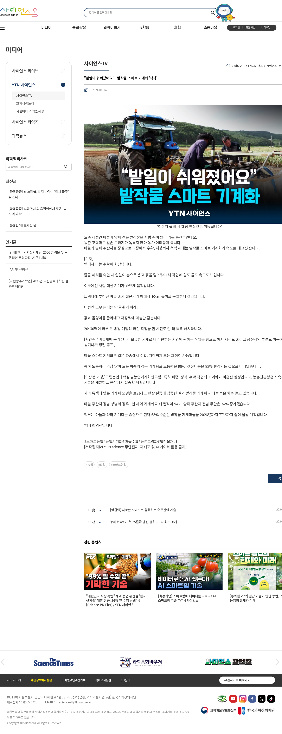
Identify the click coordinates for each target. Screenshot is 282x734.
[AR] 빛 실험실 (18, 269)
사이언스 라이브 (25, 71)
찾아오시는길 (103, 680)
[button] (3, 662)
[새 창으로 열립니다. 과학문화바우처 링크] (141, 658)
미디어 (238, 66)
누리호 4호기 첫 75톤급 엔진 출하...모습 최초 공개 (143, 522)
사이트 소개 (14, 680)
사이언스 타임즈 (25, 122)
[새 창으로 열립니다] (233, 697)
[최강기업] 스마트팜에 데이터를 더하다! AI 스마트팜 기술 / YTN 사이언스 (187, 598)
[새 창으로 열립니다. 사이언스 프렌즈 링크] (228, 660)
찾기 (213, 13)
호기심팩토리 (25, 103)
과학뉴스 (19, 135)
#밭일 (101, 464)
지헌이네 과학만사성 (30, 111)
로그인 (236, 27)
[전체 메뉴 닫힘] (2, 28)
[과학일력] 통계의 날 (22, 225)
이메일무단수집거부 (73, 680)
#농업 (89, 464)
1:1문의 (125, 680)
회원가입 (250, 27)
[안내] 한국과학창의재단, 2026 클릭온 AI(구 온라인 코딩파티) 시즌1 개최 (38, 255)
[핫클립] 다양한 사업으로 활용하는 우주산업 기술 (143, 510)
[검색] (66, 167)
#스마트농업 (119, 464)
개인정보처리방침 (41, 680)
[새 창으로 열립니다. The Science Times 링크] (53, 660)
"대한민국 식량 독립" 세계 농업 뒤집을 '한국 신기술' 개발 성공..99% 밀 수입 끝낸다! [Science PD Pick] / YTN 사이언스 (116, 600)
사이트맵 (266, 27)
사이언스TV (274, 66)
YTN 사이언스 (254, 66)
